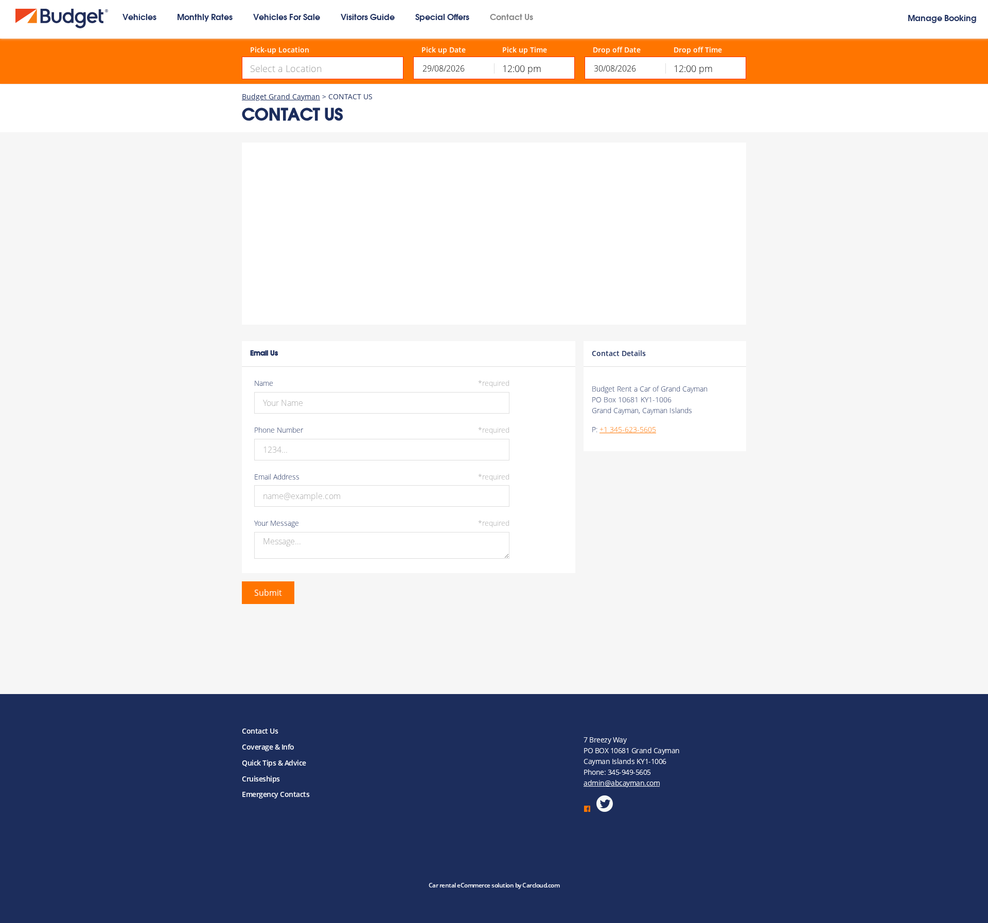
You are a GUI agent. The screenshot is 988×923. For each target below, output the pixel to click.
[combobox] (322, 68)
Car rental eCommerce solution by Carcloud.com (494, 885)
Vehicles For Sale (286, 18)
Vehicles (139, 18)
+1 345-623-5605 (627, 429)
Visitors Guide (368, 18)
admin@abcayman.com (622, 783)
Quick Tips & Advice (274, 763)
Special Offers (442, 18)
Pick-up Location (279, 50)
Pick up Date (443, 50)
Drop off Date (617, 50)
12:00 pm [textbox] (521, 68)
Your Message (381, 523)
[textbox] (322, 68)
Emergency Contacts (275, 794)
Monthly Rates (205, 18)
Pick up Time (524, 50)
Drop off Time (698, 50)
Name (381, 383)
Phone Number (381, 430)
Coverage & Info (268, 747)
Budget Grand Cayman (281, 96)
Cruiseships (261, 779)
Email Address (381, 477)
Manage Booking (942, 19)
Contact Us (511, 18)
